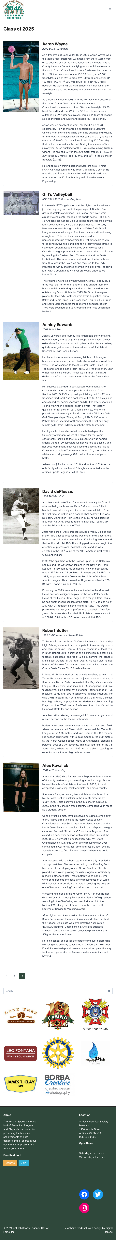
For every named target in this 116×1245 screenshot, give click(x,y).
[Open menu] (110, 9)
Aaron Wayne (55, 44)
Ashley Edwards (58, 324)
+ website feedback (76, 1228)
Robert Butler (55, 630)
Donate (10, 1162)
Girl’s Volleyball (57, 194)
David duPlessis (57, 491)
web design (94, 1228)
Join (23, 1162)
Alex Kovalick (55, 765)
